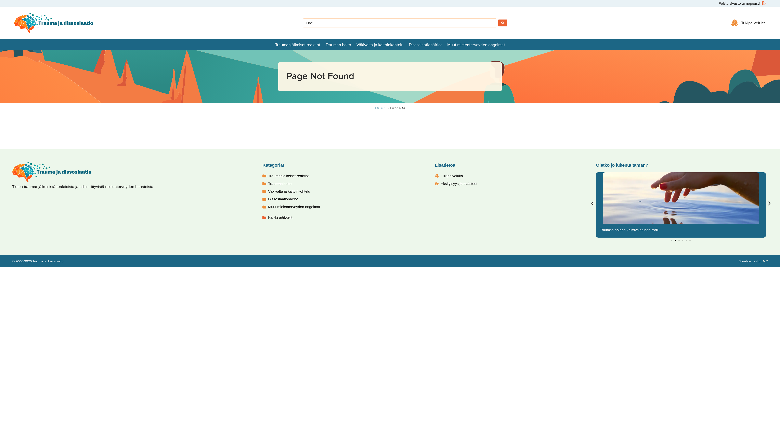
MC (765, 261)
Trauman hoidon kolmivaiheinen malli (629, 229)
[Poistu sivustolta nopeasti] (742, 3)
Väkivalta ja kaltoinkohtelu (379, 45)
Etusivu (381, 107)
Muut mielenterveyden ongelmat (476, 45)
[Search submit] (502, 23)
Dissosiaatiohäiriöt (425, 45)
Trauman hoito (338, 45)
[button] (592, 203)
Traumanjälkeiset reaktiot (297, 45)
